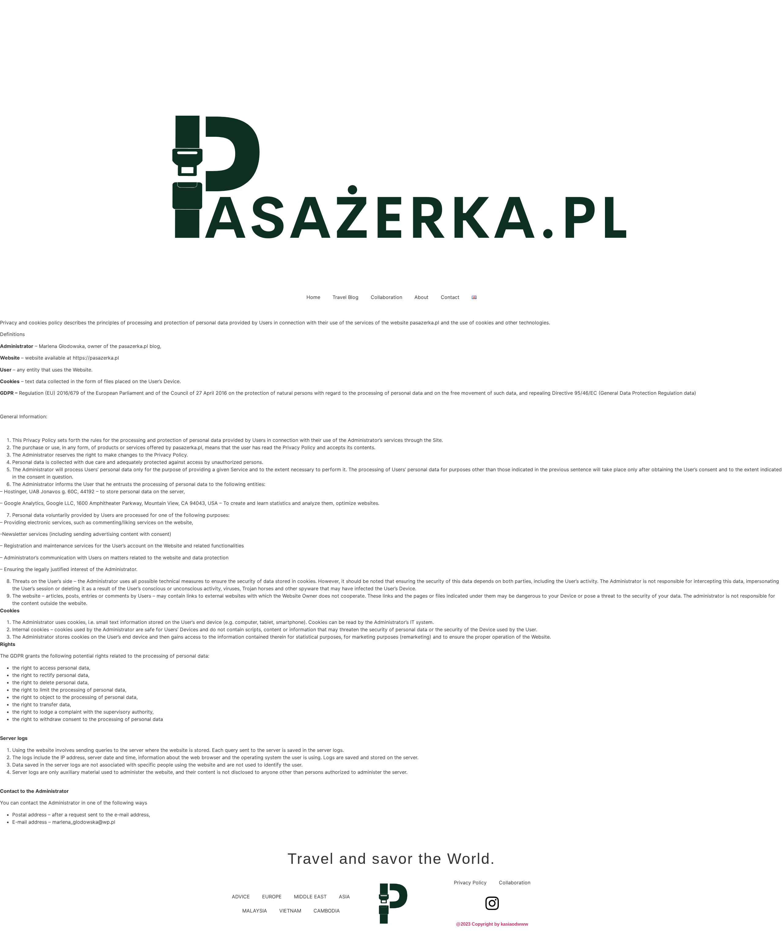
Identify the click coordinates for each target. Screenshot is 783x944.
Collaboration (386, 297)
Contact (450, 297)
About (421, 297)
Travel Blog (345, 297)
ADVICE (241, 897)
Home (313, 297)
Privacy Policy (470, 882)
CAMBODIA (327, 911)
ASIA (344, 897)
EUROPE (272, 897)
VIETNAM (290, 911)
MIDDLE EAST (310, 897)
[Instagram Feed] (492, 903)
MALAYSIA (254, 911)
